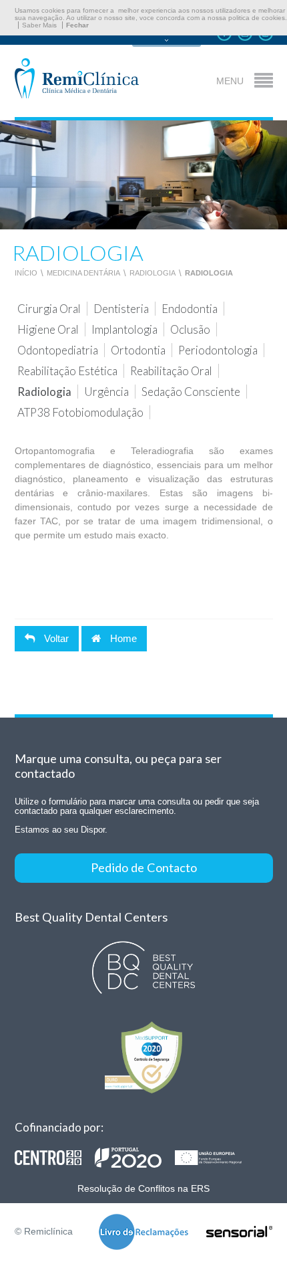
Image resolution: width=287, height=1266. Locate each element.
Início (26, 273)
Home (122, 638)
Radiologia (152, 273)
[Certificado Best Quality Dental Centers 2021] (144, 968)
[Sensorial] (239, 1232)
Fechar (77, 25)
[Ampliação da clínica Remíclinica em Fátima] (135, 1158)
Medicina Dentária (83, 273)
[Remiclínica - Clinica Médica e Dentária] (77, 79)
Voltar (55, 638)
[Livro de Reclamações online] (143, 1232)
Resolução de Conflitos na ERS (143, 1188)
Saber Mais (39, 25)
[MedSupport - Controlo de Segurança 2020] (144, 1057)
